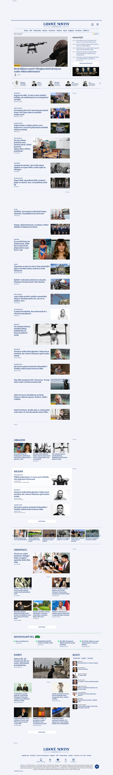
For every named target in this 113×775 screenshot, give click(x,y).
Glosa (16, 209)
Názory (44, 30)
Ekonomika (37, 30)
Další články (41, 521)
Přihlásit (92, 25)
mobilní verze (18, 771)
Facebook (57, 761)
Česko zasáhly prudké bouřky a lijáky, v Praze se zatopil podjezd (87, 45)
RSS (50, 761)
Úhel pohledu (18, 108)
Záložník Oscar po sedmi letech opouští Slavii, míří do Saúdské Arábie (87, 48)
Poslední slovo (18, 309)
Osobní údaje (63, 755)
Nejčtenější (76, 658)
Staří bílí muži (18, 364)
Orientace (52, 30)
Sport (65, 30)
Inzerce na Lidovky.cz (43, 755)
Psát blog (90, 658)
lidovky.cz (56, 749)
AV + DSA (83, 755)
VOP (57, 755)
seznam (76, 755)
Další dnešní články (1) (85, 63)
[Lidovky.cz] (56, 24)
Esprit (18, 655)
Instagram (73, 761)
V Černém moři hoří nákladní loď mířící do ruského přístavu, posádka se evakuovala (87, 58)
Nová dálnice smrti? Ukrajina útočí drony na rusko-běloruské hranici (86, 41)
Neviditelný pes (24, 637)
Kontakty (32, 755)
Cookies (70, 755)
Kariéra (89, 755)
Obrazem (16, 239)
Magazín (71, 30)
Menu (98, 25)
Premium (78, 30)
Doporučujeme (18, 123)
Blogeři (84, 658)
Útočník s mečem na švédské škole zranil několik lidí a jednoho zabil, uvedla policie (86, 53)
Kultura (59, 30)
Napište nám (25, 755)
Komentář (17, 93)
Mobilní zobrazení (41, 761)
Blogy (76, 655)
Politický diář (18, 178)
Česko (26, 30)
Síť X (66, 761)
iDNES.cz (86, 30)
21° (96, 34)
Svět (30, 30)
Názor (16, 264)
